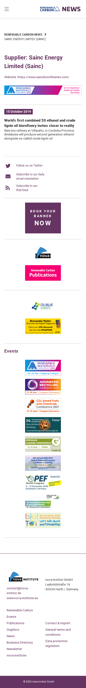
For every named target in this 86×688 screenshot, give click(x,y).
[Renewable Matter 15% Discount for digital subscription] (43, 333)
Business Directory (20, 642)
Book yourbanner (43, 218)
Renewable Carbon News (23, 34)
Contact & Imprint (57, 623)
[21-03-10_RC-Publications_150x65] (43, 279)
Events (11, 616)
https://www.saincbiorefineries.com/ (43, 77)
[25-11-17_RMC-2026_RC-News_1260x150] (43, 94)
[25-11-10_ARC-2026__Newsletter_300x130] (43, 393)
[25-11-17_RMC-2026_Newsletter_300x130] (43, 374)
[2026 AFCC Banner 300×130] (43, 470)
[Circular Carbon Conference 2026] (43, 450)
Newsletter (14, 649)
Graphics (13, 629)
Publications (15, 623)
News (11, 636)
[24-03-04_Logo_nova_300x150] (43, 260)
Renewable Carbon (20, 610)
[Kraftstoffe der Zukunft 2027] (43, 508)
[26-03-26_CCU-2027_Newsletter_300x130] (43, 412)
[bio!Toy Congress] (43, 527)
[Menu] (12, 9)
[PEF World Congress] (43, 489)
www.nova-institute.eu (22, 598)
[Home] (60, 9)
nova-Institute (16, 655)
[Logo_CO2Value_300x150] (43, 314)
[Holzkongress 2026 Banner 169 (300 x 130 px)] (43, 431)
